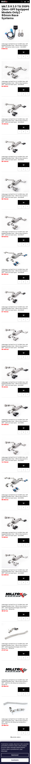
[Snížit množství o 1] (20, 56)
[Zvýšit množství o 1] (27, 56)
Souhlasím (15, 760)
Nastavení (15, 755)
